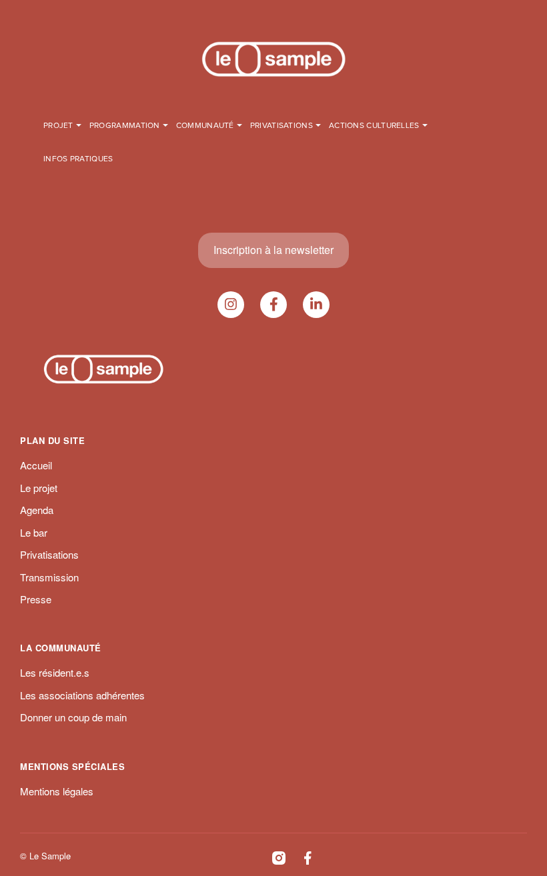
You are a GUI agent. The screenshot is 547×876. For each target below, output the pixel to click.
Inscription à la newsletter (273, 249)
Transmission (49, 577)
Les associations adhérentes (82, 695)
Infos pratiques (78, 159)
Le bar (33, 532)
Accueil (36, 465)
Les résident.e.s (54, 672)
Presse (35, 599)
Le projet (38, 488)
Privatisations (49, 554)
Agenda (36, 510)
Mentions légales (56, 791)
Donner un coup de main (73, 717)
